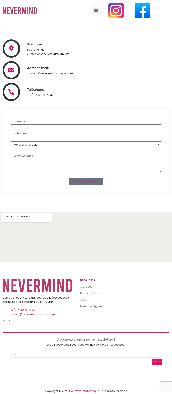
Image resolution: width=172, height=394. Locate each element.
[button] (96, 10)
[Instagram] (9, 321)
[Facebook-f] (4, 321)
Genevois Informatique (84, 391)
